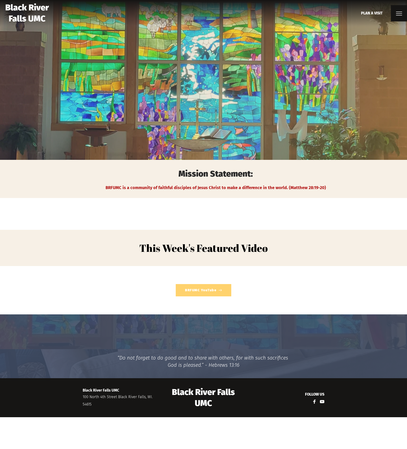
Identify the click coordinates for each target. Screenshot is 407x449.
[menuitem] (372, 13)
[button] (399, 13)
